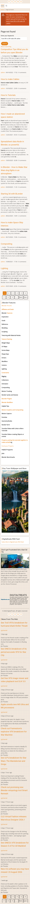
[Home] (5, 599)
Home (2, 9)
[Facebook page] (9, 1)
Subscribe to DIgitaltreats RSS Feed (13, 542)
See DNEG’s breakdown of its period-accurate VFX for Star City (14, 652)
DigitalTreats (18, 595)
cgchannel (4, 630)
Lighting (4, 268)
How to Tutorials (8, 95)
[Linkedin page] (18, 1)
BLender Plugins (7, 399)
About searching (6, 46)
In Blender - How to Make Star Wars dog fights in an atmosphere (14, 170)
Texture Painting (7, 339)
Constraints (5, 373)
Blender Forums (7, 306)
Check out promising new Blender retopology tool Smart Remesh (14, 790)
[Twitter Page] (12, 1)
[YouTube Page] (21, 1)
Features (9, 313)
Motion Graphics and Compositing (12, 410)
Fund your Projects (8, 446)
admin (3, 72)
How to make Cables (10, 79)
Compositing (6, 244)
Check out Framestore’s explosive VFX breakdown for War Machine (14, 731)
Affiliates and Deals (8, 309)
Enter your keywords (7, 36)
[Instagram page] (15, 1)
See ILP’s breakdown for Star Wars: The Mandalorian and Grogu (13, 761)
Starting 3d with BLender (12, 194)
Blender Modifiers (7, 402)
